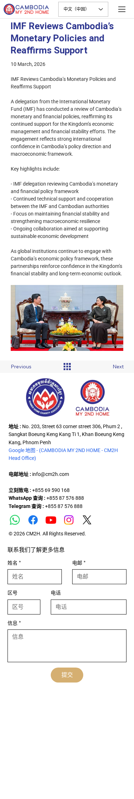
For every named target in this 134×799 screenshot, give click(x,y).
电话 (56, 593)
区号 (13, 593)
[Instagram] (69, 520)
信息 (14, 623)
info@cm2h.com (50, 474)
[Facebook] (33, 520)
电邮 (78, 563)
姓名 (14, 563)
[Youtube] (51, 520)
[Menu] (122, 9)
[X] (87, 520)
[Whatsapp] (15, 520)
